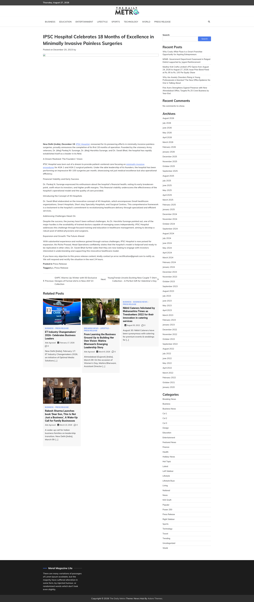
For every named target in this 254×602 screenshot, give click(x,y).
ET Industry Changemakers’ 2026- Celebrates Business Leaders (60, 335)
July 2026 (167, 123)
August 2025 (168, 176)
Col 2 (165, 418)
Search (166, 35)
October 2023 (169, 281)
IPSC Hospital (83, 144)
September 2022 (170, 344)
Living (165, 485)
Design (166, 428)
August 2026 (168, 118)
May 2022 (167, 363)
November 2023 (170, 277)
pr (52, 267)
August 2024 (168, 233)
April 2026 (167, 137)
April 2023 (167, 310)
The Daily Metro (117, 598)
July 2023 (167, 296)
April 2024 (167, 253)
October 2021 (169, 382)
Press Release (162, 21)
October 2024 (169, 224)
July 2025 (167, 180)
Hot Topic (167, 461)
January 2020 (169, 387)
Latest (165, 466)
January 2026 (169, 152)
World (146, 21)
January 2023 (169, 325)
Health (165, 452)
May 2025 (167, 190)
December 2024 (170, 214)
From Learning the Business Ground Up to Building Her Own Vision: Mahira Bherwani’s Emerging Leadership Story (100, 341)
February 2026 (169, 147)
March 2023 (168, 315)
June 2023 (167, 301)
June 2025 (167, 185)
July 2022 (167, 353)
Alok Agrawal (50, 343)
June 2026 (167, 128)
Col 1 (165, 413)
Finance (166, 447)
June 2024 (167, 243)
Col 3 (165, 423)
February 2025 (169, 205)
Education (65, 21)
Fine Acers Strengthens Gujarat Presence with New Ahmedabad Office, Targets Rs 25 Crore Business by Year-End (186, 91)
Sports (116, 21)
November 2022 (170, 334)
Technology (131, 21)
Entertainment (84, 21)
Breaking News (91, 328)
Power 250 (167, 509)
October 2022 (169, 339)
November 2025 (170, 161)
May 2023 (167, 305)
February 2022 (169, 377)
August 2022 (168, 349)
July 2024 (167, 238)
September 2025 (170, 171)
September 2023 (170, 286)
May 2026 (167, 133)
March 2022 (168, 373)
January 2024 (169, 267)
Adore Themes (155, 598)
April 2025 (167, 195)
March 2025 (168, 200)
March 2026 (168, 142)
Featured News (169, 442)
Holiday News (169, 457)
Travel (165, 533)
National (166, 490)
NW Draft (167, 500)
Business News (140, 302)
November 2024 (170, 219)
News (165, 495)
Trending (166, 538)
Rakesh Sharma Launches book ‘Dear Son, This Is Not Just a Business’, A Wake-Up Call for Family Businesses (61, 415)
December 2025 (170, 156)
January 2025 (169, 209)
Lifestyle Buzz (169, 481)
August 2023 (168, 291)
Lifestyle (102, 21)
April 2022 (167, 368)
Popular (166, 505)
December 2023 (170, 272)
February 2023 (169, 320)
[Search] (209, 22)
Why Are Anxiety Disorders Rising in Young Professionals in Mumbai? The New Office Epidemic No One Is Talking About (186, 80)
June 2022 (167, 358)
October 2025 (169, 166)
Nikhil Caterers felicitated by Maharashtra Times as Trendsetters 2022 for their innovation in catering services (139, 314)
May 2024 (167, 248)
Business (50, 21)
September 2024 (170, 229)
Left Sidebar (168, 471)
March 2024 (168, 257)
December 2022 (170, 329)
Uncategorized (169, 543)
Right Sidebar (169, 519)
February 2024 (169, 262)
